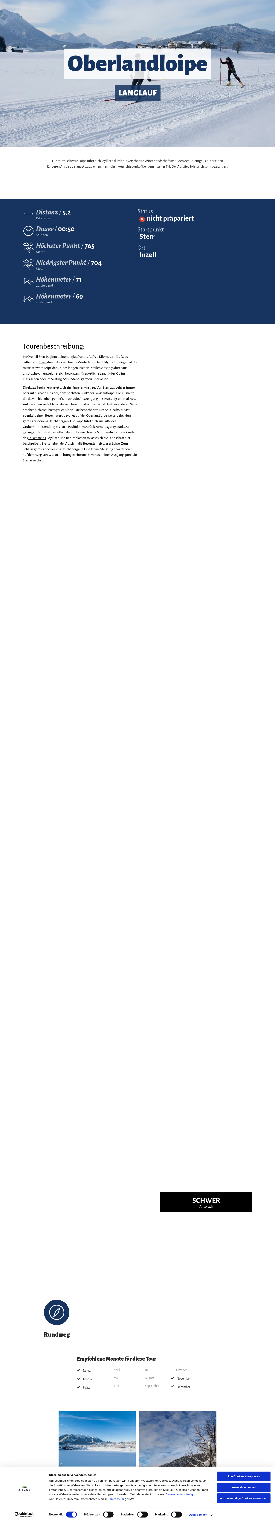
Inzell (43, 362)
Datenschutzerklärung (179, 1494)
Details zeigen (198, 1514)
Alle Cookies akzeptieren (244, 1476)
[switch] (108, 1515)
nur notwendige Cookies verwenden (243, 1498)
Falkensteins (37, 438)
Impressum (116, 1499)
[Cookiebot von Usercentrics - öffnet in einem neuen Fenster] (24, 1515)
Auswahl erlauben (244, 1487)
